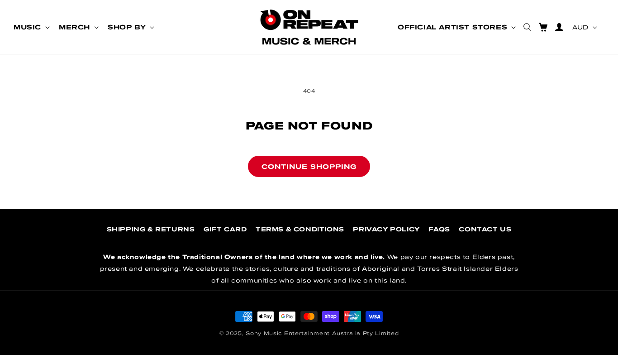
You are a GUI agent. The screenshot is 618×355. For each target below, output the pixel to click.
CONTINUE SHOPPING (309, 166)
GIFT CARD (225, 229)
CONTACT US (485, 229)
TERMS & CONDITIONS (300, 229)
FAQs (439, 229)
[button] (30, 27)
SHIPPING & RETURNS (151, 229)
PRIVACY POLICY (386, 229)
